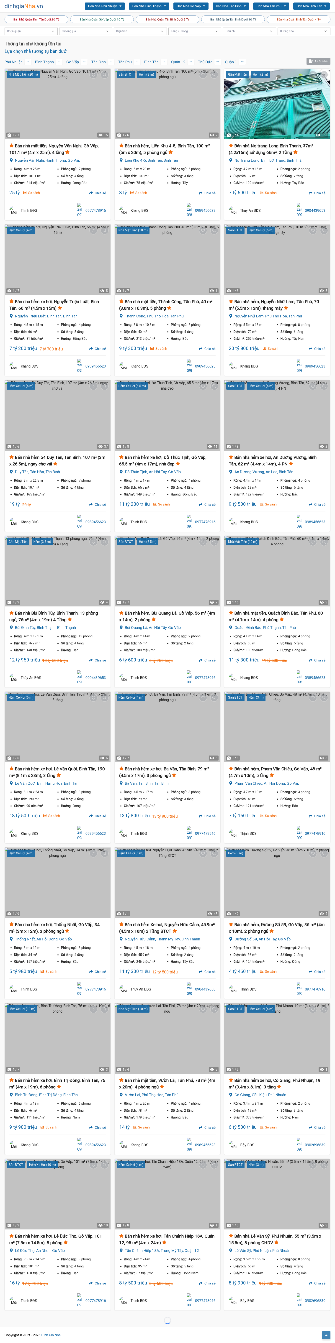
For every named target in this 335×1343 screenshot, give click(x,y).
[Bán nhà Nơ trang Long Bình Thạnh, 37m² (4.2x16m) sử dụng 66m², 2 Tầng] (277, 104)
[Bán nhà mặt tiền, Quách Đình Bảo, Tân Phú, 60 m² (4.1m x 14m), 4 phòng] (277, 571)
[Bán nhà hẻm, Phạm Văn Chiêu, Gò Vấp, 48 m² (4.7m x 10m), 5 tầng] (277, 727)
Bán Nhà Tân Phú (269, 6)
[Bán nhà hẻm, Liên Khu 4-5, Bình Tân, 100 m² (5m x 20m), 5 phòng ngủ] (167, 104)
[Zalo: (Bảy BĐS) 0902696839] (299, 1145)
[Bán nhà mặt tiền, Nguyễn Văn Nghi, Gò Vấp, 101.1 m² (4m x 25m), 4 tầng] (58, 104)
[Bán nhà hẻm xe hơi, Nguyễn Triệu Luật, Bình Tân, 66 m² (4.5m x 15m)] (58, 260)
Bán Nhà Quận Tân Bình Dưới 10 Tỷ (233, 19)
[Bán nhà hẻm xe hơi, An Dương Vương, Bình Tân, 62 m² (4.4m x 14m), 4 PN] (277, 415)
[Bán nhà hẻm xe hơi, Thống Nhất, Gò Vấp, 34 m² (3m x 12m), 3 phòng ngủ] (58, 883)
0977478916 (95, 210)
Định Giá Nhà (51, 1335)
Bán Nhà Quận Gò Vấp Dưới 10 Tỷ (102, 19)
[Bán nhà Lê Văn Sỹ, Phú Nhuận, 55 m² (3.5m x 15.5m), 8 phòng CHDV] (277, 1194)
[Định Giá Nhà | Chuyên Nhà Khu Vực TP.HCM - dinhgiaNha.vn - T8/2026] (24, 6)
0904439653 (315, 210)
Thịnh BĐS (29, 210)
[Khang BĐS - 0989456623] (123, 210)
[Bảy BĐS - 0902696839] (233, 1145)
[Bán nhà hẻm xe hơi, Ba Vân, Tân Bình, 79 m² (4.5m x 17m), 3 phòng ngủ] (167, 727)
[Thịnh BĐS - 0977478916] (13, 210)
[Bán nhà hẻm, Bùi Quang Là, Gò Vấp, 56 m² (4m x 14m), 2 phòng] (167, 571)
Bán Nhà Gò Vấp (189, 6)
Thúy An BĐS (250, 210)
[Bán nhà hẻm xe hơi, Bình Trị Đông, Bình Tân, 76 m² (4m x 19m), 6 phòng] (58, 1038)
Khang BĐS (139, 210)
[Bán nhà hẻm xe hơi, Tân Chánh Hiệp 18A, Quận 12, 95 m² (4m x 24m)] (167, 1194)
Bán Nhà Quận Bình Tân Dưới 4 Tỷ (299, 19)
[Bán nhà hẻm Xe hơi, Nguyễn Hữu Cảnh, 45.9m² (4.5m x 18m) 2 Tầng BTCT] (167, 883)
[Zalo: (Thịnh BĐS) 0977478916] (79, 210)
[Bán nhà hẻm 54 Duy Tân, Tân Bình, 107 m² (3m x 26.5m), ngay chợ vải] (58, 415)
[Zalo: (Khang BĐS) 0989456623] (189, 210)
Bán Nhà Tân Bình (229, 6)
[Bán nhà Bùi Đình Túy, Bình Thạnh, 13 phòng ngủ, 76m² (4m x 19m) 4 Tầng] (58, 571)
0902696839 (315, 1145)
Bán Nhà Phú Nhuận (103, 6)
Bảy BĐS (247, 1145)
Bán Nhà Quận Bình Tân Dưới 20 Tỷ (36, 19)
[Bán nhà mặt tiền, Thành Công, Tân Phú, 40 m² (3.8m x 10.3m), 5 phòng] (167, 260)
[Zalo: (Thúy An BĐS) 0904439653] (299, 210)
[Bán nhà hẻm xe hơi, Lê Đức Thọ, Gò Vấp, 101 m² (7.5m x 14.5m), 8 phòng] (58, 1194)
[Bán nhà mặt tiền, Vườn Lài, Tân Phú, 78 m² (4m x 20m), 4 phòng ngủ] (167, 1038)
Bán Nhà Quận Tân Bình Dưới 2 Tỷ (167, 19)
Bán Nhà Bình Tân (310, 6)
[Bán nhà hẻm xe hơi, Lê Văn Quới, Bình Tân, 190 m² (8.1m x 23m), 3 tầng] (58, 727)
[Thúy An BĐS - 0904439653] (233, 210)
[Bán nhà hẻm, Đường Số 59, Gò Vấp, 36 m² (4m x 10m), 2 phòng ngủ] (277, 883)
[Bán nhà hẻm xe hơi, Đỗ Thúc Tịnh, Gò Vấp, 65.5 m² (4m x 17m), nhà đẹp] (167, 415)
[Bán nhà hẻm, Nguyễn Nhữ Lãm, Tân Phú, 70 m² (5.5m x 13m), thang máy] (277, 260)
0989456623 (205, 210)
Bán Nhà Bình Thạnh (147, 6)
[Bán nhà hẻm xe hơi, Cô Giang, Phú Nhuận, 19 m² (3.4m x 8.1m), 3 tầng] (277, 1038)
